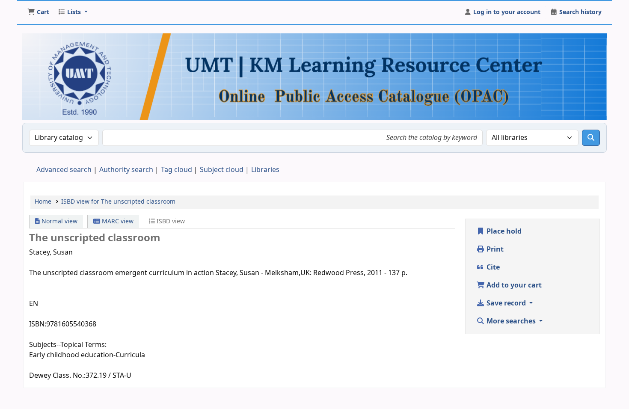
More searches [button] (511, 321)
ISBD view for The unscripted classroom (118, 201)
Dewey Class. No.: (57, 375)
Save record (506, 303)
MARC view (117, 221)
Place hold (503, 231)
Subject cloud (221, 170)
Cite (492, 267)
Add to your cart (513, 285)
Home (43, 201)
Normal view (58, 221)
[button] (38, 12)
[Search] (591, 138)
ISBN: (37, 324)
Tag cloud (176, 170)
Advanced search (64, 170)
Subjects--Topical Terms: (68, 345)
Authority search (126, 170)
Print (494, 249)
